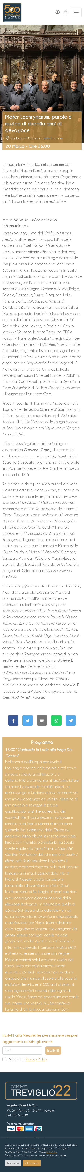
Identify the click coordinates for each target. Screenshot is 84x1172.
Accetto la (28, 1059)
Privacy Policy (36, 1059)
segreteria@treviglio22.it (22, 1105)
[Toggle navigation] (76, 12)
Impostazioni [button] (13, 1163)
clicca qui (51, 1151)
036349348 (20, 1115)
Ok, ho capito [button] (31, 1163)
